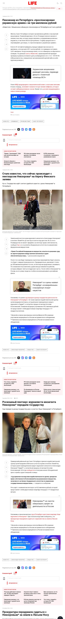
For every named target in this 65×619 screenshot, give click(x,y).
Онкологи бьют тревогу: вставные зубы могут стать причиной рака (32, 593)
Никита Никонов (16, 553)
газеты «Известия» (31, 53)
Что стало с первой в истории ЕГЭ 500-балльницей (30, 162)
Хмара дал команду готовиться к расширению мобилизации (51, 383)
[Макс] (22, 129)
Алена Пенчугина (16, 343)
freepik (12, 112)
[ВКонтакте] (30, 129)
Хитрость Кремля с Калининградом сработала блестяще (12, 162)
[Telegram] (26, 129)
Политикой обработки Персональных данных (43, 8)
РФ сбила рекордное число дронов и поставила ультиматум (32, 155)
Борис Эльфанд (15, 114)
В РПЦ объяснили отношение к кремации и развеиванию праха (51, 155)
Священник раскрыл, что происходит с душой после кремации (52, 162)
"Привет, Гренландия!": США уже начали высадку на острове (12, 155)
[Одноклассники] (33, 129)
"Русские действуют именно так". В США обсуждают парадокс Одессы (12, 593)
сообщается (31, 470)
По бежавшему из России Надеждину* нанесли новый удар (32, 391)
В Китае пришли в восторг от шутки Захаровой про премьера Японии (32, 601)
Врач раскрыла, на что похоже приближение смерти (50, 593)
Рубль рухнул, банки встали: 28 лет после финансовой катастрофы (52, 391)
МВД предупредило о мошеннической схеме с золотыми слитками (37, 84)
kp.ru (19, 245)
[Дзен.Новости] (18, 129)
